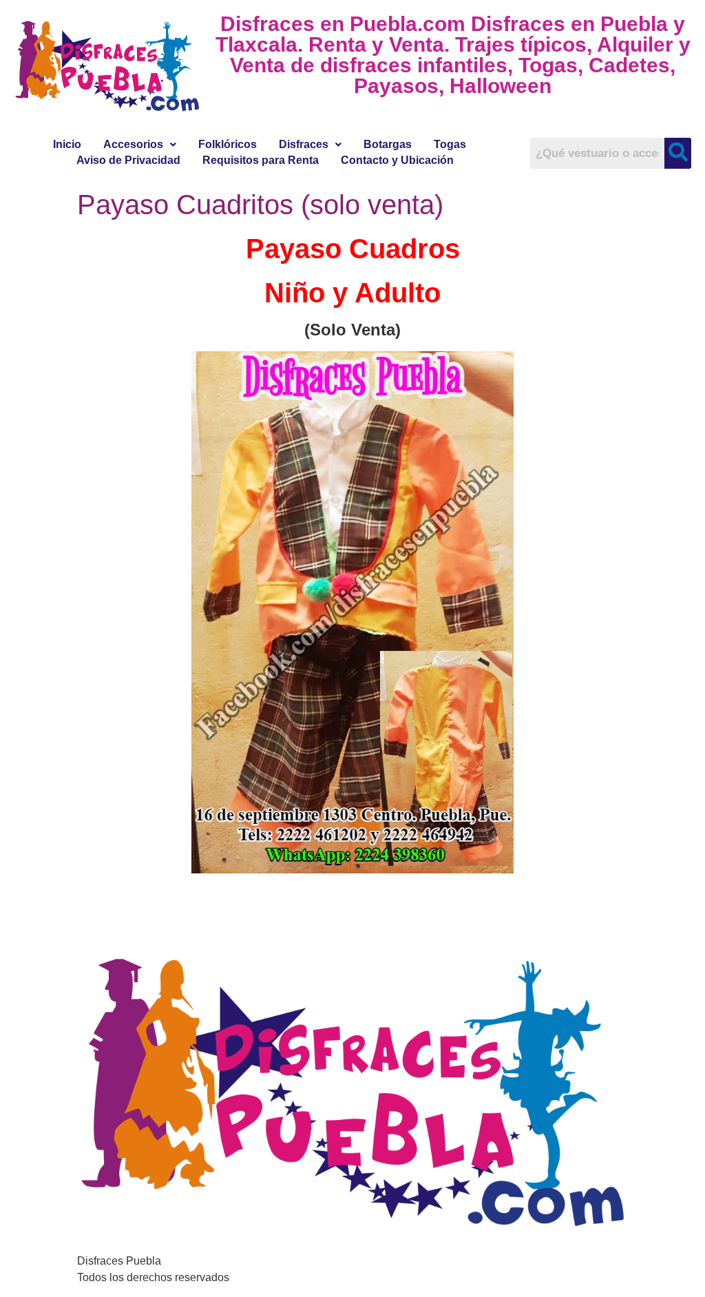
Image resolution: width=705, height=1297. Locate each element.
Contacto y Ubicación (397, 160)
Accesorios (133, 144)
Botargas (388, 144)
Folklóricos (227, 144)
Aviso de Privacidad (128, 160)
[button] (140, 144)
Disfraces (303, 144)
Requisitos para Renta (260, 160)
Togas (450, 144)
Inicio (67, 144)
